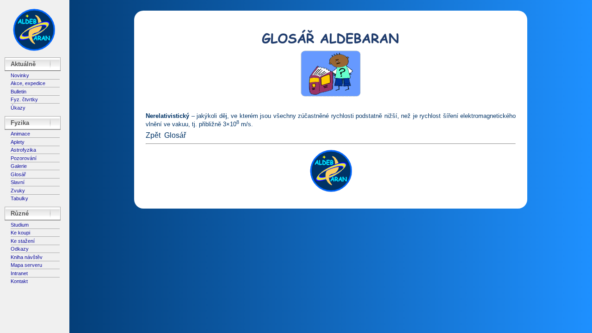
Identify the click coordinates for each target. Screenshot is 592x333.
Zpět (153, 135)
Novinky (20, 75)
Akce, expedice (28, 83)
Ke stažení (23, 241)
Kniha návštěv (27, 257)
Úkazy (18, 108)
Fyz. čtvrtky (24, 99)
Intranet (19, 273)
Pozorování (24, 158)
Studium (20, 225)
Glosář (18, 174)
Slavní (18, 182)
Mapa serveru (26, 265)
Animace (20, 133)
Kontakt (19, 281)
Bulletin (18, 91)
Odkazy (20, 249)
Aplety (18, 142)
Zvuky (18, 190)
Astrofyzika (23, 150)
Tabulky (19, 198)
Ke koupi (20, 232)
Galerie (19, 166)
